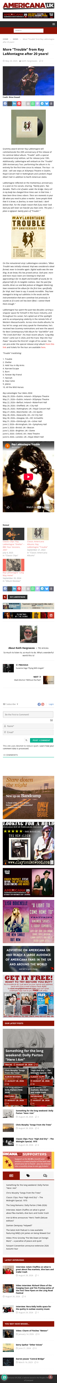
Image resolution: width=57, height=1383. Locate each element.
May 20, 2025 (11, 61)
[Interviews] (8, 1270)
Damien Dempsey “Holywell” (19, 1225)
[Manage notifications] (50, 1377)
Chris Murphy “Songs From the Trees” (15, 1071)
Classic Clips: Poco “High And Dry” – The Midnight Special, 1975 (41, 1070)
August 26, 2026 (12, 1296)
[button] (53, 24)
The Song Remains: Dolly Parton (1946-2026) (14, 1090)
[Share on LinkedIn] (14, 103)
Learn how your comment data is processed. (28, 747)
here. (43, 347)
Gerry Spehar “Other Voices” (29, 1344)
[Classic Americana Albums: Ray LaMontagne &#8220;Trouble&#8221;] (38, 534)
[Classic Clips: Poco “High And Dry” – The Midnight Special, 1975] (8, 1142)
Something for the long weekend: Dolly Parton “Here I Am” (24, 1055)
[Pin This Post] (19, 103)
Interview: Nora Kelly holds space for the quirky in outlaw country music (33, 1307)
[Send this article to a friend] (23, 103)
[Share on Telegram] (42, 103)
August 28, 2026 (24, 1064)
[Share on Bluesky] (46, 103)
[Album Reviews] (8, 1348)
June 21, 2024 (25, 1348)
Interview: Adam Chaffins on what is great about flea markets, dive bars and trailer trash (40, 1087)
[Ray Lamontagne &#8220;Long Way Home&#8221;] (13, 565)
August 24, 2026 (26, 1312)
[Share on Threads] (51, 103)
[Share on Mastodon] (37, 103)
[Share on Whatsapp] (33, 103)
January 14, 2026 (26, 1334)
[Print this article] (28, 103)
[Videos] (8, 1333)
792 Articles (43, 648)
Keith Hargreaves (29, 61)
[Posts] (11, 1176)
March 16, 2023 (26, 1362)
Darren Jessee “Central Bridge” (30, 1358)
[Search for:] (28, 30)
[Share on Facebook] (5, 103)
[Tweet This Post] (9, 103)
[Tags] (28, 1176)
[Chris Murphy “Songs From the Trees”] (8, 1128)
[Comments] (45, 1176)
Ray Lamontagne (17, 597)
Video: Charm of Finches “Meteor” (32, 1330)
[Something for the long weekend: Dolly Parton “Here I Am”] (8, 1113)
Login (51, 704)
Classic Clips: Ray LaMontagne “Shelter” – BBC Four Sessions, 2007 (13, 545)
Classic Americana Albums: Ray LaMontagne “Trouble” (37, 544)
